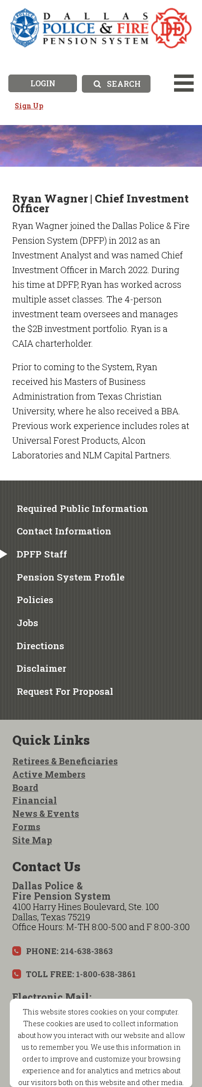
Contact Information (64, 531)
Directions (40, 645)
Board (25, 787)
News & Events (45, 813)
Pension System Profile (71, 577)
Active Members (48, 774)
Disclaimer (41, 668)
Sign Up (29, 105)
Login (42, 83)
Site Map (32, 840)
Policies (35, 599)
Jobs (27, 622)
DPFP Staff (42, 554)
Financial (34, 800)
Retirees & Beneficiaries (65, 761)
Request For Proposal (65, 691)
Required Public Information (82, 508)
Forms (26, 827)
